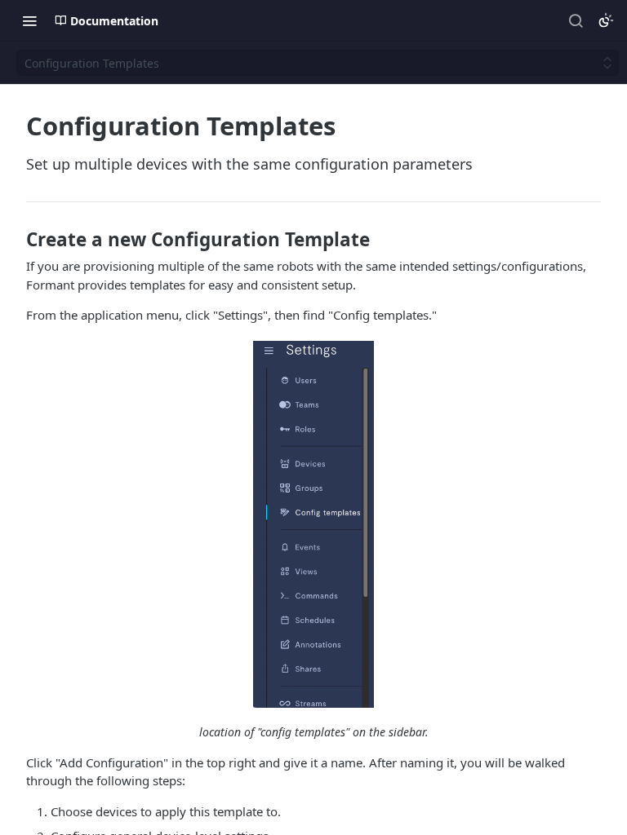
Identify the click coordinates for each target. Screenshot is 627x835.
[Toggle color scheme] (606, 20)
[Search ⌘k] (576, 20)
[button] (313, 524)
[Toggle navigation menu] (29, 20)
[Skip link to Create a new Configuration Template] (15, 239)
